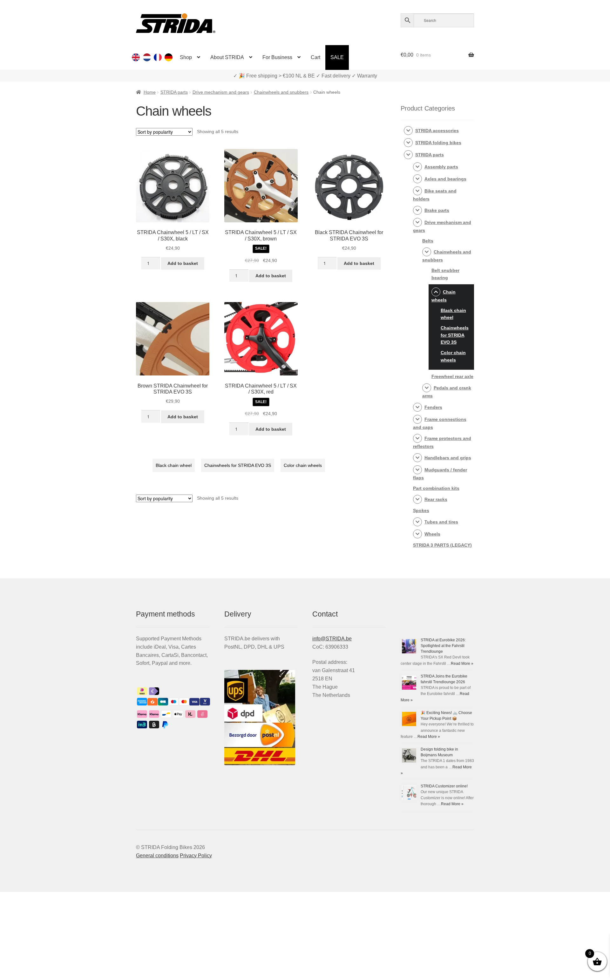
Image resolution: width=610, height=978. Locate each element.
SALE (337, 57)
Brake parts (436, 210)
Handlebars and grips (447, 457)
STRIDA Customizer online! (444, 786)
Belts (427, 240)
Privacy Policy (196, 855)
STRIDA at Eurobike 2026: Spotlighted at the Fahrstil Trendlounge (443, 646)
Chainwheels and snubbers (281, 92)
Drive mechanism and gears (221, 92)
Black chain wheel (174, 465)
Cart (315, 57)
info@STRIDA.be (332, 638)
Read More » (462, 663)
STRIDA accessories (437, 130)
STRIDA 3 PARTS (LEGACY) (442, 545)
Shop (186, 57)
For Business (277, 57)
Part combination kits (436, 488)
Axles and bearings (445, 178)
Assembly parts (441, 166)
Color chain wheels (303, 465)
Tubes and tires (441, 521)
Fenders (433, 407)
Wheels (432, 533)
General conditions (157, 855)
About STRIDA (227, 57)
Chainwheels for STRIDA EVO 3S (237, 465)
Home (150, 92)
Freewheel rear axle (452, 376)
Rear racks (435, 499)
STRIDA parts (174, 92)
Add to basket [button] (182, 263)
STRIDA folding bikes (438, 142)
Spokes (421, 510)
